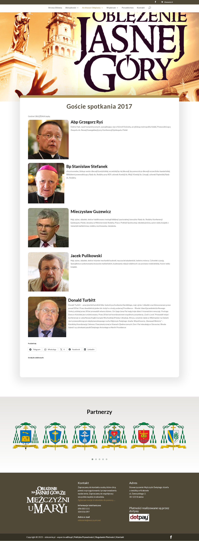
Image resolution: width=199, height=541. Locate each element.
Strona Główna (55, 8)
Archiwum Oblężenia (91, 8)
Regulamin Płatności (105, 537)
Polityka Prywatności (84, 537)
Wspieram (111, 8)
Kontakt (141, 8)
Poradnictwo (128, 8)
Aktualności (70, 8)
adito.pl (69, 537)
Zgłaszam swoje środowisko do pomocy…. (96, 500)
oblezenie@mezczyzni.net (89, 520)
